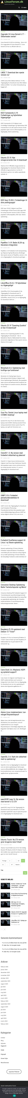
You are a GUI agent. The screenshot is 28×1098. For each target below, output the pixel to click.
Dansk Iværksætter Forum (8, 1086)
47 (12, 864)
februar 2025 (4, 1001)
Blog (2, 1040)
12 (3, 864)
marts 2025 (4, 998)
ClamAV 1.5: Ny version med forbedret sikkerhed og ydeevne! (13, 454)
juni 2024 (3, 1012)
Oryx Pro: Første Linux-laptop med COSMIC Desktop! (14, 413)
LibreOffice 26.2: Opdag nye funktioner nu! (19, 921)
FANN (2, 1050)
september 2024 (5, 1004)
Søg (2, 870)
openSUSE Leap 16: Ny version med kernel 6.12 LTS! (12, 800)
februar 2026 (4, 967)
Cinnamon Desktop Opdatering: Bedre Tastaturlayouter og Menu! (13, 586)
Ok (14, 1095)
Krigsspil (3, 1054)
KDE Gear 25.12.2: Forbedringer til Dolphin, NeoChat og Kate (18, 903)
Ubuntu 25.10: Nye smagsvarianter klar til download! (14, 159)
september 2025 (5, 981)
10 (18, 861)
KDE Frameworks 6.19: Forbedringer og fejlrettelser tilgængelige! (11, 115)
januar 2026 (4, 969)
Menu (24, 7)
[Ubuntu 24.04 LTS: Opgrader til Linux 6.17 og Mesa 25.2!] (5, 912)
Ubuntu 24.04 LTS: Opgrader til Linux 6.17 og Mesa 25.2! (19, 913)
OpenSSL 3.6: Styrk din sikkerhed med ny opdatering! (13, 758)
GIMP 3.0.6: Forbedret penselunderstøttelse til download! (10, 497)
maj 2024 (3, 1015)
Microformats (5, 1062)
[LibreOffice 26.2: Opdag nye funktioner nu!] (5, 921)
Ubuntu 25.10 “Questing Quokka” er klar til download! (13, 326)
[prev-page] (2, 929)
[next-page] (4, 929)
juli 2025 (3, 987)
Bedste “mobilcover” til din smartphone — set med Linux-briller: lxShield (18, 885)
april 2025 (3, 995)
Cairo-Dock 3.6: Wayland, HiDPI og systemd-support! (13, 671)
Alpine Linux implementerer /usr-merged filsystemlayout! (13, 713)
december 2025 (5, 972)
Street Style (4, 1058)
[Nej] (26, 1092)
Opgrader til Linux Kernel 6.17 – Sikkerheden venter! (13, 35)
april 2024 (3, 1018)
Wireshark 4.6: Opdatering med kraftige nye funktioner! (13, 369)
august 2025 (4, 984)
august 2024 (4, 1007)
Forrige (4, 861)
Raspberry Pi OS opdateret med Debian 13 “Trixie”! (13, 630)
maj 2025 (3, 992)
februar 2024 (4, 1024)
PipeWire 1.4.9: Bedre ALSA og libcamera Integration (12, 244)
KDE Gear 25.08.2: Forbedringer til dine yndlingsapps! (14, 201)
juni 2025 (3, 989)
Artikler (3, 1038)
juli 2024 (3, 1009)
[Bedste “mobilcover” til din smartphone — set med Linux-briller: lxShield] (5, 884)
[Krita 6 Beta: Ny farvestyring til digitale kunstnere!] (5, 894)
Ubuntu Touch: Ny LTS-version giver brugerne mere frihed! (12, 841)
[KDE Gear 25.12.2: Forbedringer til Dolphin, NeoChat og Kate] (5, 902)
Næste (17, 864)
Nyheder (3, 31)
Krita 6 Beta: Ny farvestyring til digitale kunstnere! (19, 894)
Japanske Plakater (14, 1072)
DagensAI (3, 1046)
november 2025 (5, 975)
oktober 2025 (5, 978)
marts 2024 (4, 1021)
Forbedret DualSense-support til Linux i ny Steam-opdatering (13, 541)
